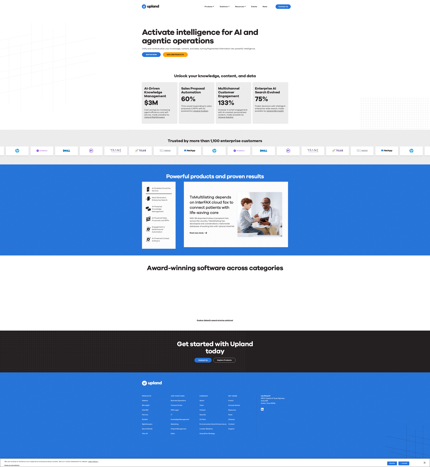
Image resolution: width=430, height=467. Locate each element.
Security (203, 415)
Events (230, 401)
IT (171, 415)
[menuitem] (209, 6)
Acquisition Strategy (207, 433)
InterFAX (145, 410)
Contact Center (176, 405)
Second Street (147, 429)
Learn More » (93, 461)
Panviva (145, 415)
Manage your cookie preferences (11, 465)
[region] (215, 462)
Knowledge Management (180, 419)
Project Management (178, 429)
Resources (232, 410)
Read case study (197, 233)
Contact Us (203, 360)
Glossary (231, 419)
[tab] (159, 190)
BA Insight (145, 405)
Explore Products (175, 54)
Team (202, 405)
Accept (404, 463)
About (202, 401)
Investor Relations (206, 429)
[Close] (424, 462)
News (230, 415)
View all (145, 433)
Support (231, 429)
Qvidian (145, 419)
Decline (392, 463)
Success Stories (234, 405)
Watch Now (151, 54)
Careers (202, 410)
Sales (173, 433)
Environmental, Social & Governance (213, 424)
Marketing (174, 424)
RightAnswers (147, 424)
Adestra (145, 401)
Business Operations (178, 401)
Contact (231, 424)
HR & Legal (175, 410)
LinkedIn (262, 409)
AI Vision (203, 419)
